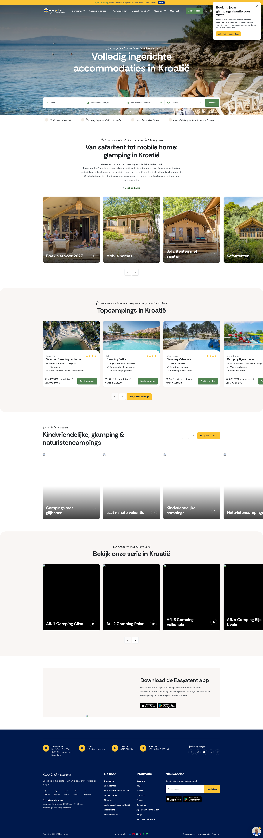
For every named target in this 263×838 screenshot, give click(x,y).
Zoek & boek (194, 10)
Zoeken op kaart (112, 814)
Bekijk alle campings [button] (139, 396)
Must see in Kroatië (145, 819)
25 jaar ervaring (101, 2)
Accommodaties (97, 10)
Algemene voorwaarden (147, 809)
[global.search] (206, 11)
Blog (138, 785)
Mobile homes (110, 795)
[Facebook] (191, 752)
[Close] (257, 5)
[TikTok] (217, 752)
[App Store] (148, 705)
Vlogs (139, 814)
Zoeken (212, 102)
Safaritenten (110, 785)
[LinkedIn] (211, 752)
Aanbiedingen (120, 10)
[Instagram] (198, 752)
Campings (77, 10)
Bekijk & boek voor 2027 (228, 34)
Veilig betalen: (121, 834)
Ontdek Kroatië (140, 10)
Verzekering (109, 809)
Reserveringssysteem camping (197, 834)
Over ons (159, 10)
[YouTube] (204, 752)
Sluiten (161, 2)
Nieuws (139, 790)
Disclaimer (141, 805)
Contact (174, 10)
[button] (93, 256)
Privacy (140, 800)
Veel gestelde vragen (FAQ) (117, 805)
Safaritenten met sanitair (116, 790)
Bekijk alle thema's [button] (209, 435)
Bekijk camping (87, 381)
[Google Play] (167, 705)
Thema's (108, 800)
